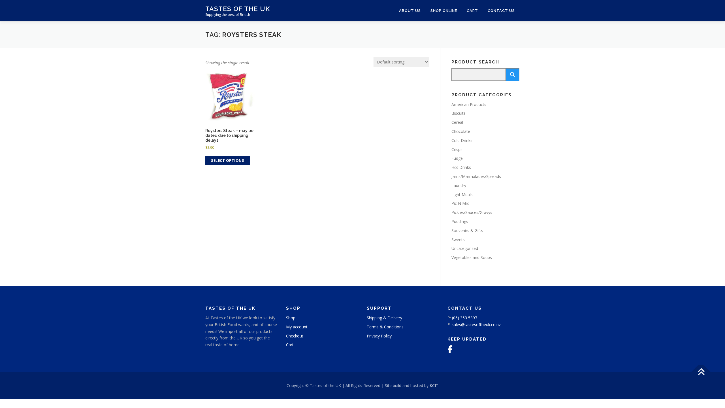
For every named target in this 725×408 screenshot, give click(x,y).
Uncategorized (464, 248)
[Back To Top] (701, 372)
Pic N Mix (460, 203)
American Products (468, 104)
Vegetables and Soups (471, 257)
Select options (227, 160)
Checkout (294, 336)
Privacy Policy (379, 336)
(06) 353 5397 (464, 317)
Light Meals (462, 194)
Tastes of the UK (237, 8)
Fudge (457, 158)
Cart (472, 10)
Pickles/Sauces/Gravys (471, 212)
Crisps (456, 149)
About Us (410, 10)
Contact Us (501, 10)
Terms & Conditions (385, 327)
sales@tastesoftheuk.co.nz (476, 324)
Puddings (459, 221)
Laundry (458, 185)
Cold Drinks (461, 140)
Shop (290, 317)
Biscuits (458, 113)
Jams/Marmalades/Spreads (476, 176)
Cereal (457, 122)
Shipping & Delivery (384, 317)
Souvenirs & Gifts (467, 230)
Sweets (458, 239)
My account (297, 327)
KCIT (434, 385)
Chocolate (460, 131)
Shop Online (443, 10)
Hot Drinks (461, 167)
